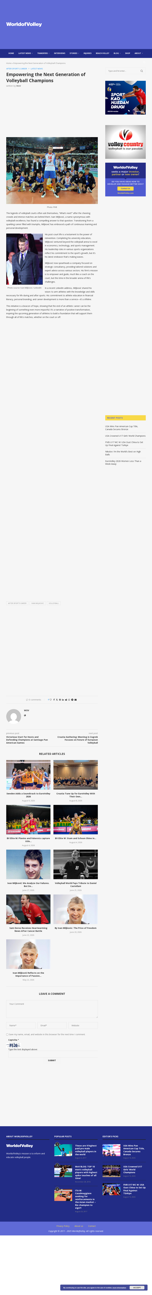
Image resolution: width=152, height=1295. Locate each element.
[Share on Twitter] (57, 699)
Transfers (42, 53)
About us (79, 1226)
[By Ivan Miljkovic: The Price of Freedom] (75, 909)
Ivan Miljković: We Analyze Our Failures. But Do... (28, 884)
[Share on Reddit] (66, 699)
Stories (73, 53)
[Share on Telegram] (72, 699)
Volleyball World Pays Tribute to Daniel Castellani (75, 884)
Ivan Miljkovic (37, 603)
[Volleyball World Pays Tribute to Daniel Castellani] (75, 864)
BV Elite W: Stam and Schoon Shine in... (75, 838)
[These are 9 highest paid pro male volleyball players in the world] (63, 1150)
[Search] (144, 62)
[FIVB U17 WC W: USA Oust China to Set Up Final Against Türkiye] (111, 1189)
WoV (18, 85)
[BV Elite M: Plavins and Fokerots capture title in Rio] (28, 819)
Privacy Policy (62, 1226)
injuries (87, 53)
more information (119, 1288)
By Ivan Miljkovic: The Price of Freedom (75, 928)
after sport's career (17, 603)
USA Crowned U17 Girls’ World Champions (125, 435)
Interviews (59, 53)
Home (11, 53)
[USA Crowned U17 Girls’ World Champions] (111, 1171)
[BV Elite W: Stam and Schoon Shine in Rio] (75, 819)
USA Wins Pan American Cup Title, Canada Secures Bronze (121, 428)
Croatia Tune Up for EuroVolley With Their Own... (75, 795)
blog (116, 53)
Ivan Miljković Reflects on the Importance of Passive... (28, 974)
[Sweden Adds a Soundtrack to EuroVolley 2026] (28, 775)
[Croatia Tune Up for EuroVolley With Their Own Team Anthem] (75, 775)
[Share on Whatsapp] (69, 699)
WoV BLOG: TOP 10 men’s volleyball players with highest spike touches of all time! (86, 1172)
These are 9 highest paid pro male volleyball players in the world (86, 1150)
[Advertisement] (100, 24)
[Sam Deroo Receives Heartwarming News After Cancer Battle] (28, 909)
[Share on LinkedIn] (63, 699)
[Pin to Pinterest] (60, 699)
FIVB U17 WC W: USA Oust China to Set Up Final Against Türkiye (124, 444)
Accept (137, 1287)
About (138, 53)
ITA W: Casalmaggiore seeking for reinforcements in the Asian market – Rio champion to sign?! (85, 1199)
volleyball (54, 603)
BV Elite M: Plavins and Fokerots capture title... (28, 840)
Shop (127, 53)
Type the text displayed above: (23, 1049)
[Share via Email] (76, 699)
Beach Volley (102, 53)
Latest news (24, 53)
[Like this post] (51, 699)
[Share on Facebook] (54, 699)
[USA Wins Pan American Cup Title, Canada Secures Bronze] (111, 1150)
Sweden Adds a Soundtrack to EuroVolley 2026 (28, 795)
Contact (92, 1226)
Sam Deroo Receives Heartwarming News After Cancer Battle (28, 929)
